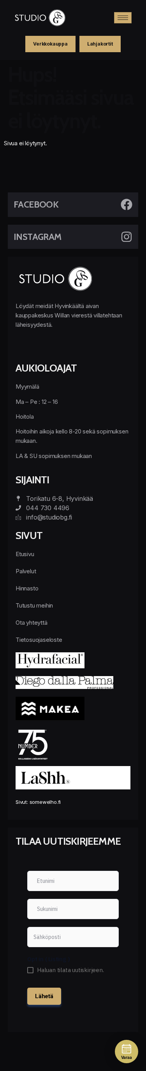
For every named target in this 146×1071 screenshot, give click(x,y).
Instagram (38, 236)
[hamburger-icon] (123, 17)
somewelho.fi (45, 802)
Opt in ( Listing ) (48, 959)
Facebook (36, 204)
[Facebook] (126, 204)
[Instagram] (126, 237)
